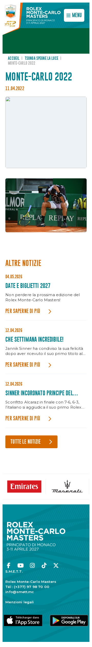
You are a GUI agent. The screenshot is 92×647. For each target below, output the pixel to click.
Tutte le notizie (25, 442)
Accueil (13, 58)
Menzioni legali (19, 602)
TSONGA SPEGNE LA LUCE (41, 58)
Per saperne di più (22, 311)
